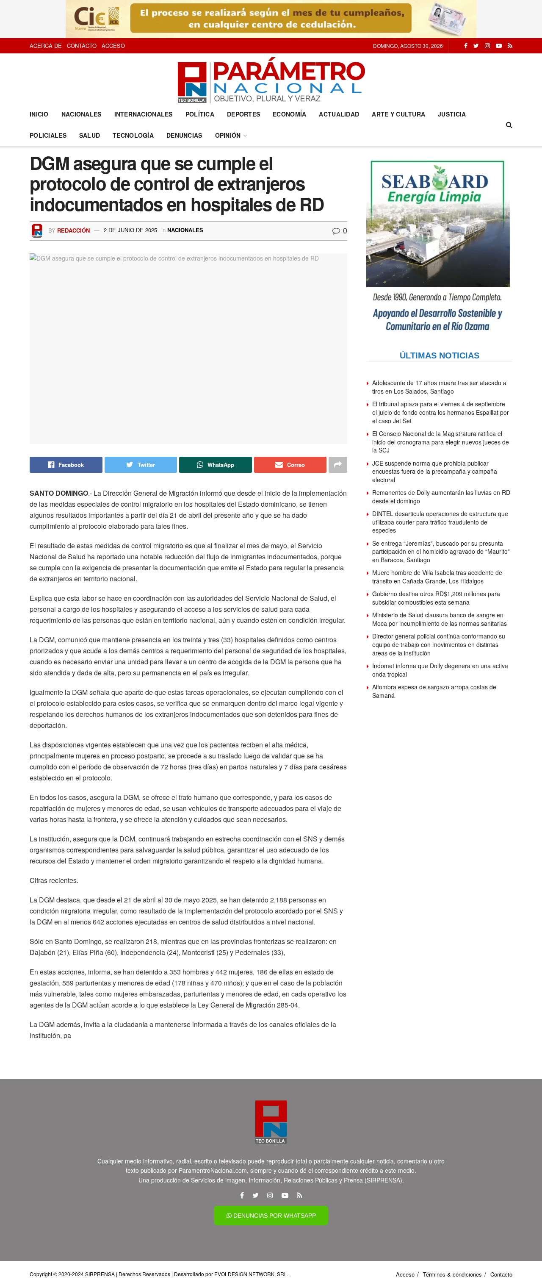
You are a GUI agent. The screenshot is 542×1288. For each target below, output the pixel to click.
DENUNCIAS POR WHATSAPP (274, 1215)
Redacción (73, 230)
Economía (289, 114)
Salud (89, 135)
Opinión (228, 135)
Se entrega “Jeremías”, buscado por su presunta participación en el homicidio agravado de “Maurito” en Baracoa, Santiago (441, 551)
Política (199, 114)
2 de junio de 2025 (130, 230)
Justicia (452, 114)
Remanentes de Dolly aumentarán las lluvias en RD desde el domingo (441, 496)
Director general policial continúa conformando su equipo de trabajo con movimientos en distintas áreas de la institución (438, 644)
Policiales (48, 135)
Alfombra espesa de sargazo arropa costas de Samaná (434, 691)
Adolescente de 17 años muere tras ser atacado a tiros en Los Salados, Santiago (439, 386)
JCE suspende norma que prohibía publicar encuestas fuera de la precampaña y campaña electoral (434, 471)
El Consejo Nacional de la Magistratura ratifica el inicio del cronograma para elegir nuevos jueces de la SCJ (440, 441)
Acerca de (46, 46)
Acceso (113, 46)
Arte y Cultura (398, 114)
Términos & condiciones (452, 1274)
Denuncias (184, 135)
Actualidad (339, 114)
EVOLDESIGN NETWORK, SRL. (251, 1273)
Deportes (243, 114)
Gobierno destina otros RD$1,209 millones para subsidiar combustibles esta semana (436, 597)
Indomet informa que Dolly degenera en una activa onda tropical (440, 669)
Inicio (39, 114)
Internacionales (143, 114)
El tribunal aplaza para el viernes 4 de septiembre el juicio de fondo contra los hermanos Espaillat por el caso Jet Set (440, 412)
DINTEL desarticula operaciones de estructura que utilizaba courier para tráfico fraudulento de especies (440, 521)
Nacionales (81, 114)
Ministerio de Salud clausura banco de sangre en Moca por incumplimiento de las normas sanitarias (439, 619)
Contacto (82, 46)
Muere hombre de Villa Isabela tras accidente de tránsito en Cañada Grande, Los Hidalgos (437, 576)
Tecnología (133, 135)
